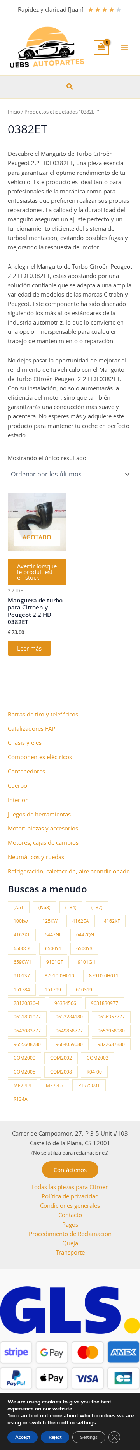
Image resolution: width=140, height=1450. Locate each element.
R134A (21, 1099)
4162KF (112, 921)
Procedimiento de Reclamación (70, 1234)
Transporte (70, 1252)
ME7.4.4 (22, 1085)
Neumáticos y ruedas (36, 857)
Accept (22, 1437)
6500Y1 (53, 948)
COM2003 (97, 1058)
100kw (21, 921)
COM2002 (61, 1058)
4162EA (80, 921)
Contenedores (26, 771)
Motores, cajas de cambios (43, 842)
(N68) (44, 907)
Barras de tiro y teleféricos (43, 714)
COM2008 (61, 1072)
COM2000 (24, 1058)
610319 (84, 990)
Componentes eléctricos (40, 757)
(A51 (19, 907)
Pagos (70, 1224)
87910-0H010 (59, 976)
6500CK (22, 948)
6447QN (85, 934)
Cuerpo (17, 785)
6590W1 (23, 962)
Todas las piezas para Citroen (70, 1187)
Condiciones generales (70, 1205)
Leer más (29, 648)
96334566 (65, 1003)
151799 (53, 990)
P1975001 (89, 1085)
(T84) (71, 907)
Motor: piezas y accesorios (43, 828)
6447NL (53, 934)
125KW (50, 921)
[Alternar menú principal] (124, 47)
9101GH (87, 962)
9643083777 (27, 1031)
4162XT (22, 934)
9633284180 (69, 1017)
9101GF (54, 962)
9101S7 (22, 976)
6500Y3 (84, 948)
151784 (22, 990)
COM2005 (24, 1072)
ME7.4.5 (54, 1085)
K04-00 (94, 1072)
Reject (55, 1437)
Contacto (70, 1215)
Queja (70, 1243)
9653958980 (111, 1031)
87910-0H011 (104, 976)
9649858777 (69, 1031)
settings (86, 1422)
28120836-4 (27, 1003)
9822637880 (111, 1044)
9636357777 (111, 1017)
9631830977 (104, 1003)
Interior (18, 800)
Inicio (14, 111)
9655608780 (27, 1044)
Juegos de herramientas (39, 814)
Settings (89, 1437)
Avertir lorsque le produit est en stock (37, 571)
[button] (70, 87)
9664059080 (69, 1044)
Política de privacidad (70, 1196)
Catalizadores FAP (31, 728)
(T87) (97, 907)
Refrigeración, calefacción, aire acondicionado (69, 871)
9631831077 (27, 1017)
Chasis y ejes (25, 742)
